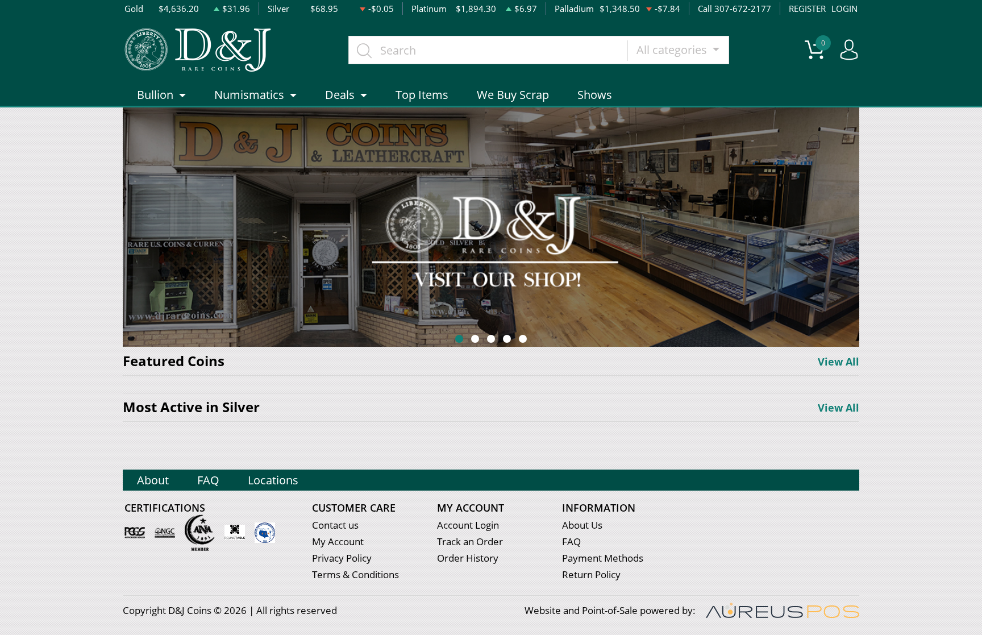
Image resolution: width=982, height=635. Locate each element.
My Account (338, 541)
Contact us (335, 525)
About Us (582, 525)
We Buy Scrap (513, 94)
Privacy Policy (342, 558)
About (153, 480)
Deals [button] (340, 94)
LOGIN (844, 8)
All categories (673, 49)
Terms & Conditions (355, 574)
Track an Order (470, 541)
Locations (273, 480)
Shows (594, 94)
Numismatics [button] (249, 94)
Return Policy (591, 574)
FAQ (208, 480)
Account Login (468, 525)
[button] (459, 339)
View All (838, 361)
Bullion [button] (155, 94)
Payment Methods (602, 558)
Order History (467, 558)
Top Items (422, 94)
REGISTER (807, 8)
